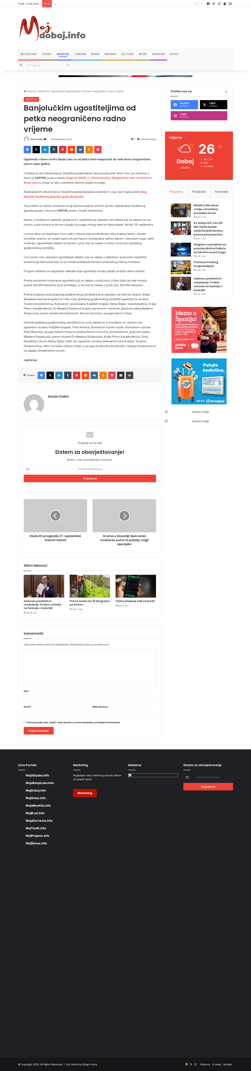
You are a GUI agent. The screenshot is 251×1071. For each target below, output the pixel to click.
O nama (216, 1064)
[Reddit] (71, 149)
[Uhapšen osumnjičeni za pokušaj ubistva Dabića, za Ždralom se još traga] (181, 249)
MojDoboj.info (36, 790)
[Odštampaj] (129, 375)
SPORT (143, 54)
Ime (27, 691)
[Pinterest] (62, 149)
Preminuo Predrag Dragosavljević (206, 264)
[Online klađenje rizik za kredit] (136, 586)
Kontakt (227, 1064)
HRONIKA (110, 54)
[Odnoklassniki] (89, 149)
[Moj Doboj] (52, 28)
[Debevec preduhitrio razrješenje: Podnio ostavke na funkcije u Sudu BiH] (44, 586)
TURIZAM (80, 54)
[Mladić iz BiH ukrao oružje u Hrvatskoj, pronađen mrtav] (181, 210)
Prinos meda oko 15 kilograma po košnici (90, 602)
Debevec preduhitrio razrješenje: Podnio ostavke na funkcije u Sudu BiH (42, 604)
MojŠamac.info (36, 843)
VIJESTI (47, 54)
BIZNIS (95, 54)
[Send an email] (45, 139)
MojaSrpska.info (37, 775)
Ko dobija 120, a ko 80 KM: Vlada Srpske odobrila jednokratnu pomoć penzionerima (208, 228)
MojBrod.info (35, 813)
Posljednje (199, 191)
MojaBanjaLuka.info (40, 783)
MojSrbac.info (36, 798)
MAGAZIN (158, 54)
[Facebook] (27, 149)
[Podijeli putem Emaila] (120, 375)
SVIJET (174, 54)
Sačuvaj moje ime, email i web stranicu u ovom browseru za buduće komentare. (74, 722)
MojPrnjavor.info (37, 836)
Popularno (176, 191)
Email (28, 706)
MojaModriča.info (38, 805)
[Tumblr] (54, 149)
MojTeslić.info (36, 828)
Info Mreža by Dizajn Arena (81, 1064)
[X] (36, 149)
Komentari (221, 191)
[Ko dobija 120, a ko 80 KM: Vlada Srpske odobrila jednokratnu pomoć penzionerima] (181, 228)
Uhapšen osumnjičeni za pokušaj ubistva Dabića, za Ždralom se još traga (95, 3)
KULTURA (127, 54)
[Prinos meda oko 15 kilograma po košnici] (90, 586)
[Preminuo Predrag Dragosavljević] (181, 267)
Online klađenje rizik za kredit (135, 601)
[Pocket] (98, 149)
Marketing (85, 793)
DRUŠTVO (63, 54)
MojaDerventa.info (39, 820)
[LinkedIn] (45, 149)
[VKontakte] (80, 149)
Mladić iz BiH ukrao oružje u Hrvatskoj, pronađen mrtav (206, 209)
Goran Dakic (36, 139)
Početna (30, 54)
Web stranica (100, 706)
